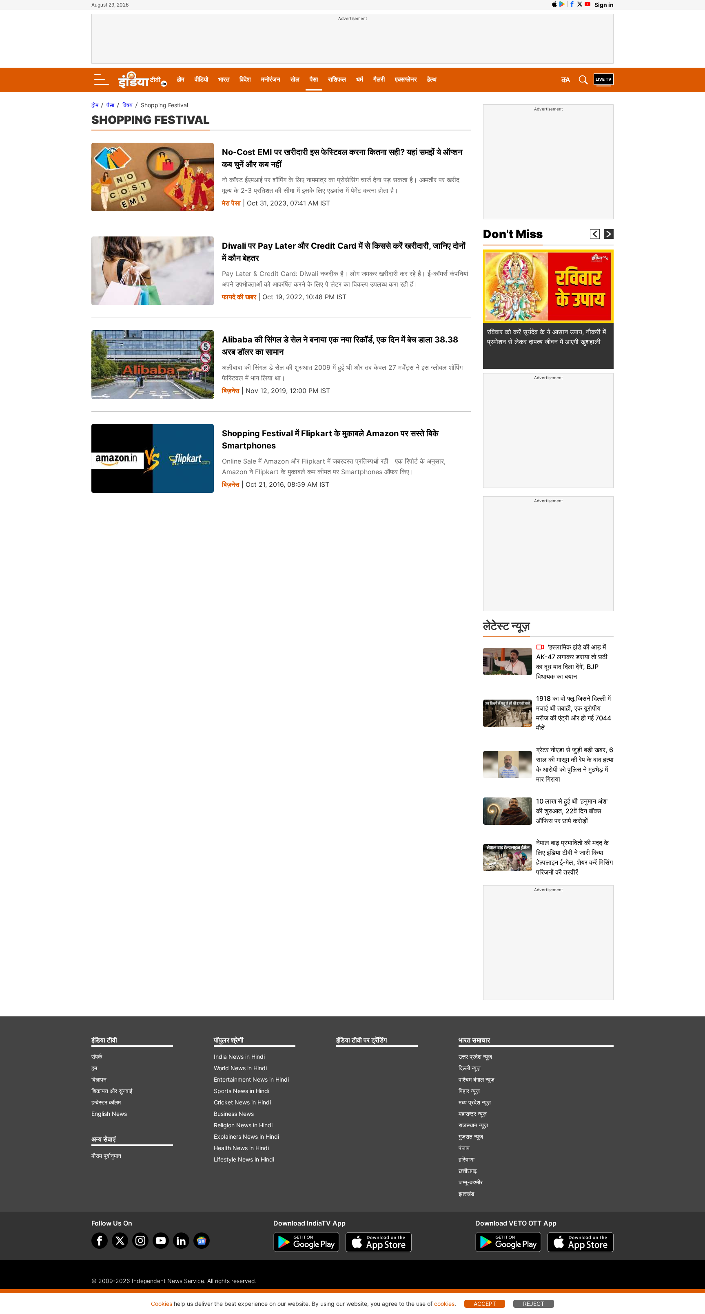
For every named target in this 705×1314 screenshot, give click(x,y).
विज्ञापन (98, 1079)
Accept (485, 1303)
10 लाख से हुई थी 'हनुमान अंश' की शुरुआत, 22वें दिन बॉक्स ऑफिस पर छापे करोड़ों (571, 811)
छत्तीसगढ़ (468, 1170)
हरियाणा (466, 1159)
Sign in (604, 4)
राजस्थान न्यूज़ (473, 1125)
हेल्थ (432, 79)
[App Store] (379, 1242)
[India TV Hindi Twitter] (580, 4)
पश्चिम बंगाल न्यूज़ (476, 1079)
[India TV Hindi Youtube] (587, 4)
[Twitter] (120, 1240)
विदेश (245, 79)
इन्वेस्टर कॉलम (106, 1102)
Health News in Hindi (241, 1147)
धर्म (359, 79)
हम (94, 1067)
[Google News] (201, 1240)
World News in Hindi (240, 1067)
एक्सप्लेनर (406, 79)
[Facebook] (99, 1240)
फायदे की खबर (239, 297)
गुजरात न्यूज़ (471, 1136)
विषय (127, 105)
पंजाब (464, 1147)
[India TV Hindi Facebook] (572, 4)
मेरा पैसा (231, 203)
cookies (444, 1303)
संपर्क (96, 1056)
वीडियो (201, 79)
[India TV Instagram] (140, 1240)
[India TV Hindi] (142, 80)
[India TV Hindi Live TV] (604, 80)
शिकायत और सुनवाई (112, 1090)
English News (109, 1113)
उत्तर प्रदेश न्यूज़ (475, 1056)
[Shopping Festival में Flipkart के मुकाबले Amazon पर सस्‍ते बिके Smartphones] (152, 458)
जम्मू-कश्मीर (471, 1182)
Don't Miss (513, 234)
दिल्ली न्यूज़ (470, 1067)
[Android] (562, 4)
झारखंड (466, 1193)
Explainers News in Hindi (246, 1136)
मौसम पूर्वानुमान (106, 1155)
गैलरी (379, 79)
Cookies (161, 1303)
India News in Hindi (239, 1056)
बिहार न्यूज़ (469, 1090)
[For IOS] (581, 1242)
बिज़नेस (230, 390)
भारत (223, 79)
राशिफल (337, 79)
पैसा (314, 79)
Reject (533, 1303)
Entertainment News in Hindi (251, 1079)
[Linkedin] (181, 1240)
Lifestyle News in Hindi (244, 1159)
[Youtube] (161, 1240)
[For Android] (508, 1242)
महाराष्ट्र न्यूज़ (473, 1113)
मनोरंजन (270, 79)
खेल (294, 79)
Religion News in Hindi (243, 1125)
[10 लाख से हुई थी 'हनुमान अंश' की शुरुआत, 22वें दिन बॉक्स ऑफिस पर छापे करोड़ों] (507, 811)
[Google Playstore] (306, 1242)
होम (180, 79)
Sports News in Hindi (241, 1090)
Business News (234, 1113)
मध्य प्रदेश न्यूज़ (475, 1102)
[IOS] (554, 4)
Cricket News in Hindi (242, 1102)
